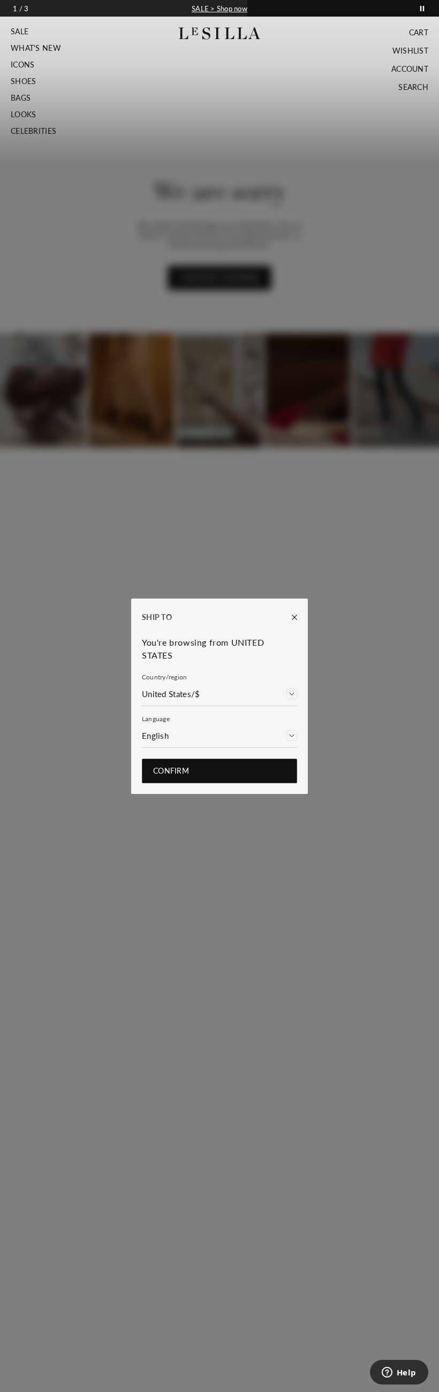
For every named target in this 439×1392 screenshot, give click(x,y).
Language (156, 719)
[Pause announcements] (422, 8)
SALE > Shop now (219, 8)
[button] (36, 31)
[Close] (289, 617)
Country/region (164, 677)
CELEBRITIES (33, 131)
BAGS (21, 98)
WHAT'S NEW (36, 48)
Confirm (171, 770)
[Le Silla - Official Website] (220, 33)
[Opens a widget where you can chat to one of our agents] (398, 1373)
